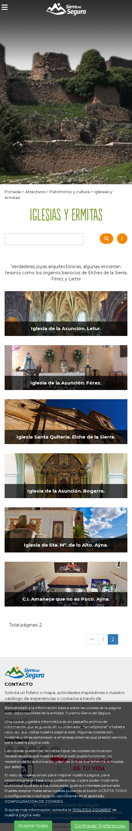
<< (92, 639)
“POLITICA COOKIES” (91, 809)
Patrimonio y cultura (70, 191)
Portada (13, 191)
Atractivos (35, 191)
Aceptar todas (33, 826)
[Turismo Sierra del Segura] (66, 10)
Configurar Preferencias (100, 826)
